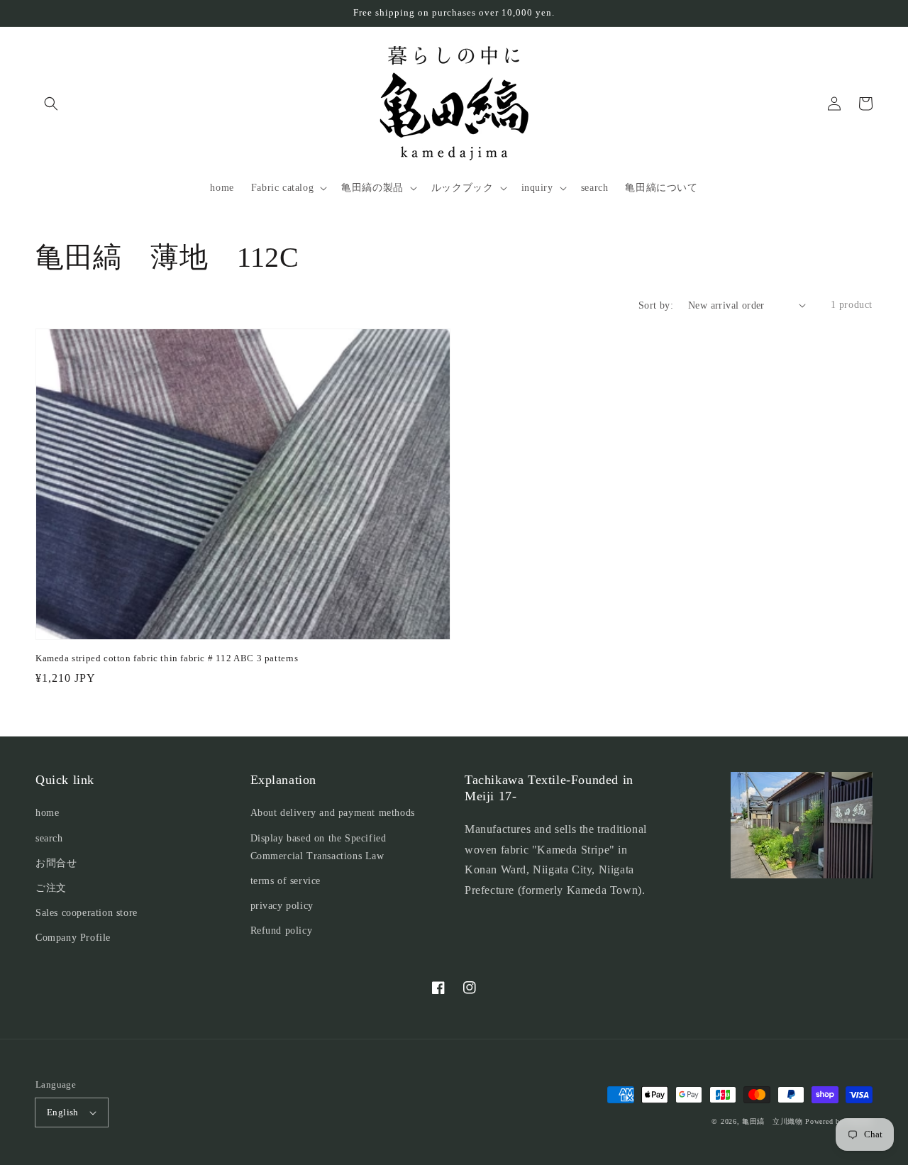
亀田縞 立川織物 (772, 1121)
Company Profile (73, 937)
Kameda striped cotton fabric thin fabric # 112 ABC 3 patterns (167, 658)
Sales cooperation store (86, 912)
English (63, 1112)
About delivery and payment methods (332, 812)
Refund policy (281, 930)
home (47, 812)
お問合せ (56, 863)
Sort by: (655, 305)
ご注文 (51, 888)
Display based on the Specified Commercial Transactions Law (318, 847)
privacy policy (282, 905)
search (49, 838)
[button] (51, 103)
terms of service (285, 881)
